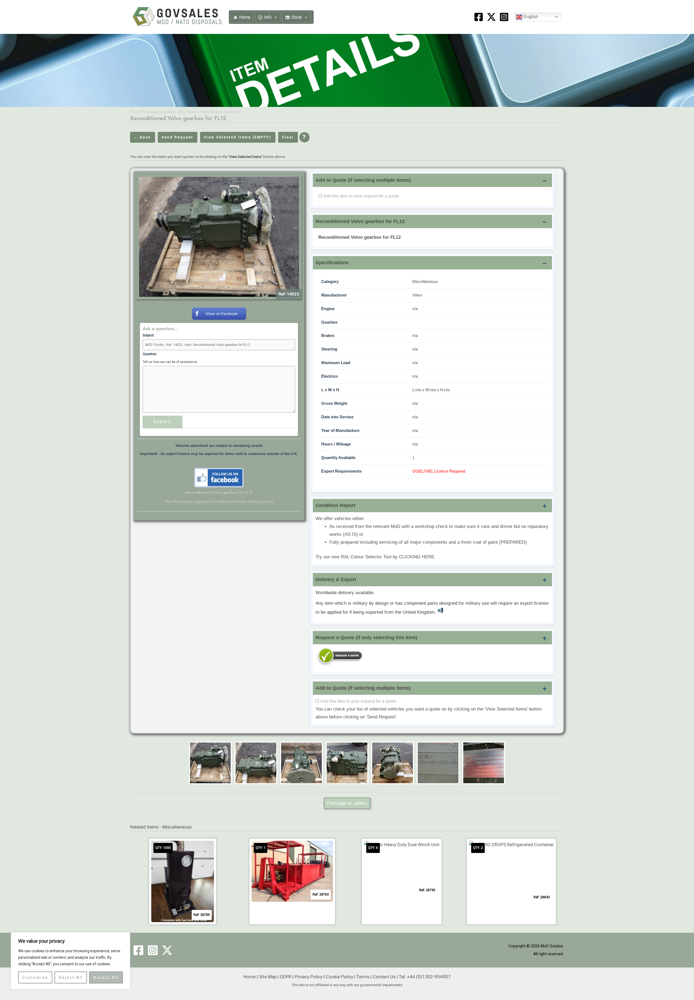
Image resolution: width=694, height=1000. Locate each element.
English (530, 16)
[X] (491, 17)
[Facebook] (478, 17)
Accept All (106, 977)
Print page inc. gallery (347, 803)
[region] (70, 960)
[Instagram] (504, 17)
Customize (35, 977)
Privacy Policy (309, 976)
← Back (142, 137)
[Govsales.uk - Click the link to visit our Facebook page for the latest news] (219, 477)
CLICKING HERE (416, 556)
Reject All (71, 977)
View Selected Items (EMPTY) (237, 137)
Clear (288, 137)
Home (244, 17)
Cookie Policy (339, 976)
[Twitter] (167, 950)
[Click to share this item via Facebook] (219, 313)
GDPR (285, 976)
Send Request (177, 137)
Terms (363, 976)
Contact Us (384, 976)
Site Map (268, 976)
